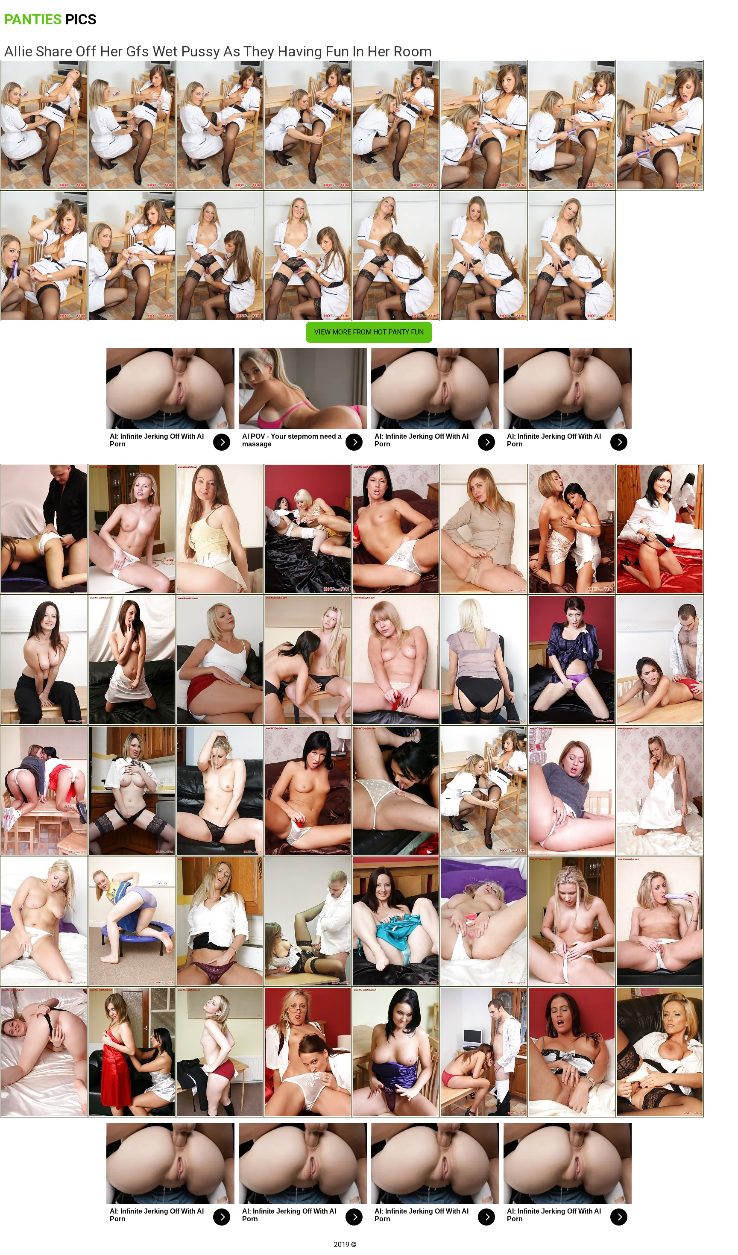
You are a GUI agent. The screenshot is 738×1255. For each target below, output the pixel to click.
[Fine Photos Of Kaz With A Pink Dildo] (44, 921)
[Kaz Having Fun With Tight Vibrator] (484, 921)
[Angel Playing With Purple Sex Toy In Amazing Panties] (660, 921)
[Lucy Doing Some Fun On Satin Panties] (660, 529)
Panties (50, 19)
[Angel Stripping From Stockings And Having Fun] (220, 921)
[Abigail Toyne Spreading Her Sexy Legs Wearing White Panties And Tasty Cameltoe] (220, 660)
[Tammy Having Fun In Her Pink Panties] (132, 660)
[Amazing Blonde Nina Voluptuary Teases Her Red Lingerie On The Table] (396, 790)
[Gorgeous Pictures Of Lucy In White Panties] (660, 1052)
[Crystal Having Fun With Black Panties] (44, 1052)
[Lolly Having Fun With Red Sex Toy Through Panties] (308, 790)
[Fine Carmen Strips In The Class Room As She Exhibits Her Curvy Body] (220, 1052)
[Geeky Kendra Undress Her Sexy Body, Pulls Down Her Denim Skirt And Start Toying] (396, 660)
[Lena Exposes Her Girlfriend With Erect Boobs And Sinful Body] (132, 1052)
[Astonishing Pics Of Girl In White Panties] (660, 790)
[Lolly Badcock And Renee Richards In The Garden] (572, 529)
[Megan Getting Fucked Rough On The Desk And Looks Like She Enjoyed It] (660, 660)
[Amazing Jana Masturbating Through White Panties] (572, 921)
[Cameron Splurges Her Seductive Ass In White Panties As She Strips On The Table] (132, 529)
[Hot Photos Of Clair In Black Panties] (484, 660)
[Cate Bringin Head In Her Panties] (44, 529)
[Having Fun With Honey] (44, 660)
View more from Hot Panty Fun (369, 332)
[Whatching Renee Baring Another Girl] (44, 790)
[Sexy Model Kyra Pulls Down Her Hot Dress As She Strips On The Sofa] (220, 790)
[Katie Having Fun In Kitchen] (132, 790)
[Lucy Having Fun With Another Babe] (308, 660)
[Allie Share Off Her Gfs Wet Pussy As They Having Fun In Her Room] (484, 790)
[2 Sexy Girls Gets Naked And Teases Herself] (308, 529)
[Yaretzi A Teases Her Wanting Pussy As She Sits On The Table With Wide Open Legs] (572, 790)
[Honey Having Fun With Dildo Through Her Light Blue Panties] (396, 921)
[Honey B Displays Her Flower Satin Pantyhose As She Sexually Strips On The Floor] (220, 529)
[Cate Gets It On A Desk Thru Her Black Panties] (308, 921)
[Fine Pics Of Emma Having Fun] (572, 1052)
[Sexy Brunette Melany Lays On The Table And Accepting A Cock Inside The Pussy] (484, 1052)
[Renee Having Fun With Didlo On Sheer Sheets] (572, 660)
